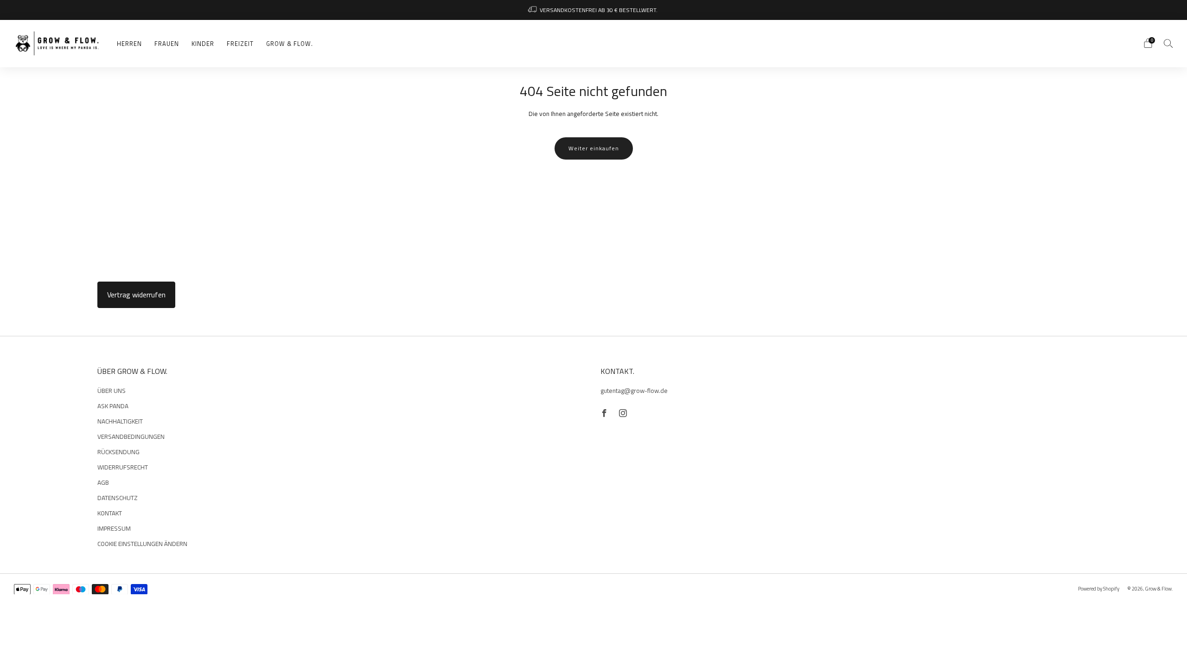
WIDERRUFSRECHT (122, 467)
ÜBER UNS (111, 390)
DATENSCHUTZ (117, 497)
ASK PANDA (112, 406)
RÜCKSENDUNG (118, 451)
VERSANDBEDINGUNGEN (131, 436)
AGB (103, 482)
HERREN (129, 43)
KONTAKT (109, 513)
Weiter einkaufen (593, 148)
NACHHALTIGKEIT (120, 421)
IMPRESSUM (114, 528)
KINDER (202, 43)
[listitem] (593, 10)
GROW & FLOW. (289, 43)
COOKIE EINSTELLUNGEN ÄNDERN (142, 543)
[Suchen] (1168, 43)
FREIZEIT (240, 43)
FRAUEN (166, 43)
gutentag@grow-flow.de (634, 390)
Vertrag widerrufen (136, 294)
